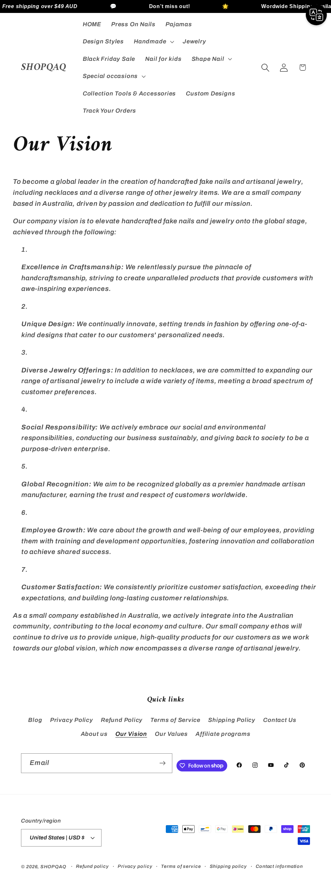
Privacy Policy (71, 720)
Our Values (171, 734)
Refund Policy (122, 720)
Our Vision (131, 734)
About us (94, 734)
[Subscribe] (162, 763)
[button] (153, 41)
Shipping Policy (231, 720)
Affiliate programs (223, 734)
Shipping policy (228, 866)
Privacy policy (135, 866)
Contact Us (279, 720)
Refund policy (92, 866)
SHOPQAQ (53, 866)
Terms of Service (175, 720)
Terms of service (181, 866)
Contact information (279, 866)
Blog (35, 720)
